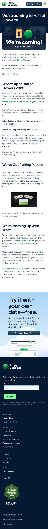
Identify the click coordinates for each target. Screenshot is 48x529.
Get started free (33, 4)
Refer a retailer (9, 472)
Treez (23, 238)
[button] (45, 3)
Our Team (7, 458)
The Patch (7, 435)
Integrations (8, 447)
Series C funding (28, 240)
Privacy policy (7, 524)
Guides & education (11, 439)
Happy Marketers (10, 101)
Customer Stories (10, 431)
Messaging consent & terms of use (14, 519)
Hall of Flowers (23, 60)
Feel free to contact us (12, 268)
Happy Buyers (29, 101)
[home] (9, 4)
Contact (6, 462)
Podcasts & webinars (11, 443)
